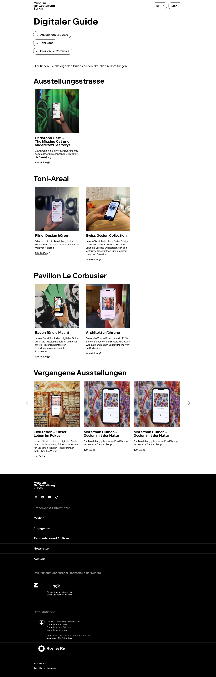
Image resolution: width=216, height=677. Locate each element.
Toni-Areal (46, 43)
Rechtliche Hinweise (45, 668)
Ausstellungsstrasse (53, 35)
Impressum (40, 663)
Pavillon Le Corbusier (54, 51)
